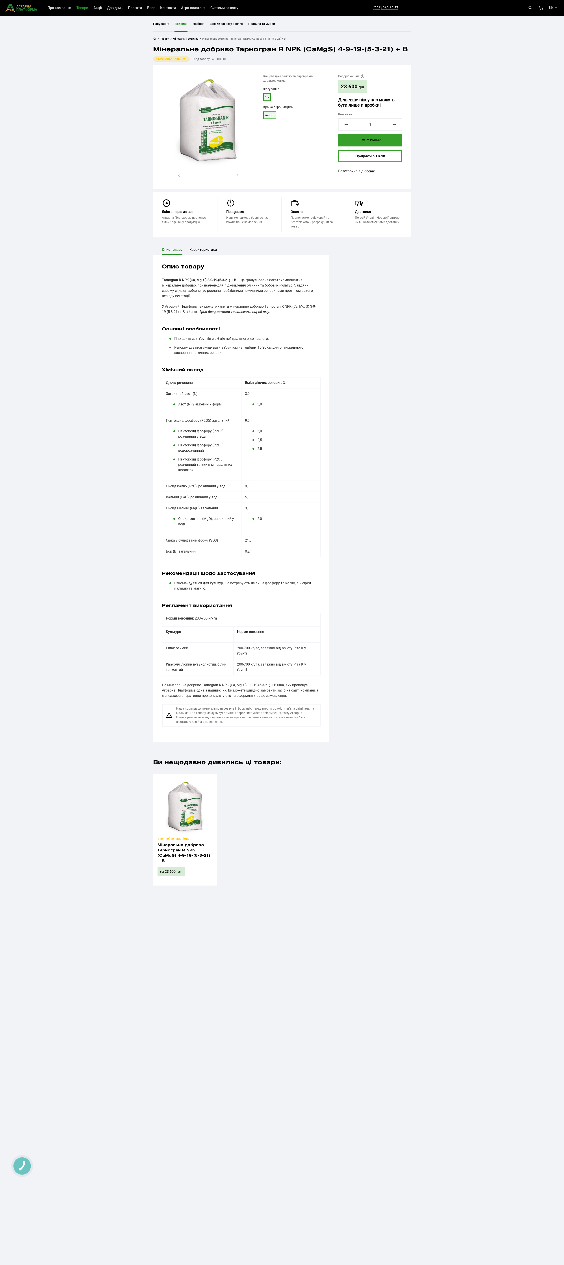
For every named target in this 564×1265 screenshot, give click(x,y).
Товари (82, 8)
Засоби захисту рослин (226, 24)
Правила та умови (261, 24)
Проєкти (135, 8)
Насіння (198, 24)
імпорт (270, 115)
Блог (151, 8)
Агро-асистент (193, 8)
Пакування (161, 24)
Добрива (180, 24)
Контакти (168, 8)
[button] (178, 175)
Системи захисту (224, 8)
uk (551, 8)
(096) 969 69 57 (385, 8)
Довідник (115, 8)
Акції (97, 8)
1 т (267, 97)
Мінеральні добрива (186, 38)
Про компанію (59, 8)
